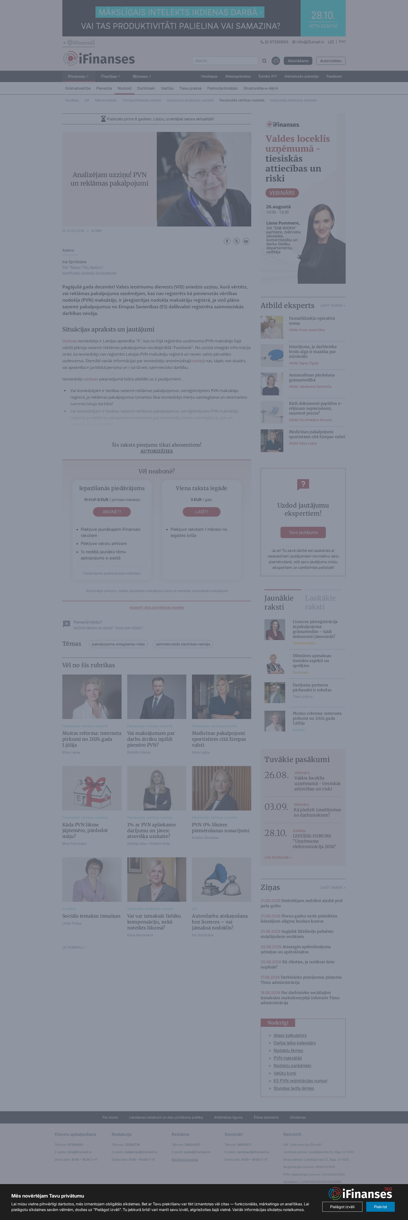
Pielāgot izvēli (342, 1206)
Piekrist (380, 1206)
